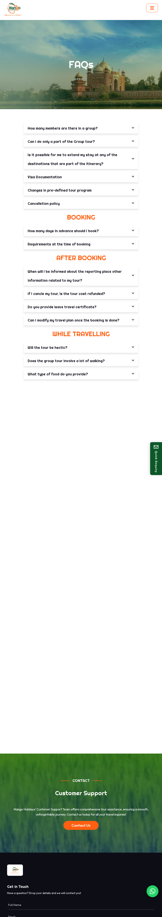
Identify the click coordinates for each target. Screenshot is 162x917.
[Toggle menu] (152, 8)
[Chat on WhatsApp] (152, 891)
